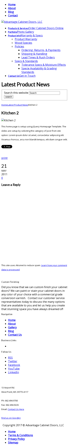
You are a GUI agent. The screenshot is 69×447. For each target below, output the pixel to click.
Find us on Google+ (11, 417)
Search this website (16, 93)
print (4, 158)
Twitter (12, 361)
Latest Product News (17, 104)
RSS (10, 357)
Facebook (14, 365)
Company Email (17, 346)
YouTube (14, 368)
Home (4, 104)
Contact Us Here (16, 409)
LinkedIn (13, 372)
